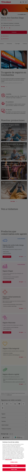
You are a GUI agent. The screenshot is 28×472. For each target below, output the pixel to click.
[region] (14, 456)
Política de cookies (8, 459)
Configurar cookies (13, 462)
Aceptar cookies (14, 469)
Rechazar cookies (14, 465)
